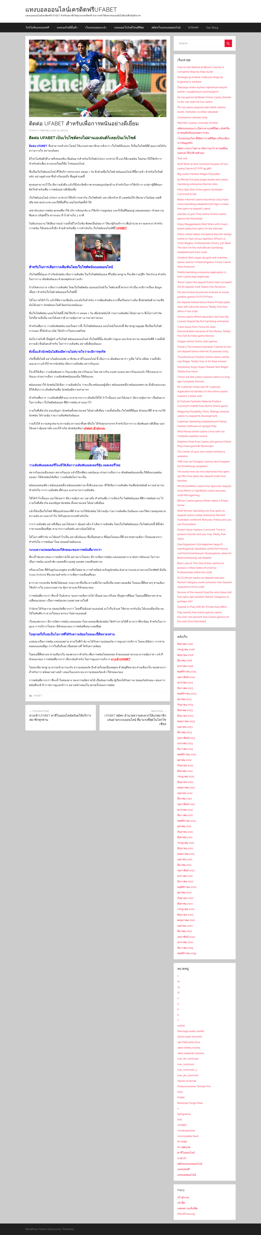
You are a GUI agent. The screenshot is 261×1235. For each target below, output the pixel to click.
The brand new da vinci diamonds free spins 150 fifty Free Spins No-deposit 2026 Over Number (203, 476)
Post (180, 1091)
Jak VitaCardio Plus (188, 1042)
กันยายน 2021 (185, 831)
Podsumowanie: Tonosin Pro (194, 1086)
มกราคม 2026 (185, 666)
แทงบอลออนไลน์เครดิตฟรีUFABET (71, 9)
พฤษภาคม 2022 (186, 787)
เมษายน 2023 (185, 726)
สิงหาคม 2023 (185, 710)
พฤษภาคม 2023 (186, 721)
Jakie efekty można (188, 1047)
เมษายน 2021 (184, 859)
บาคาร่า (182, 1158)
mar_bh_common (187, 1058)
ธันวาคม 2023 (185, 688)
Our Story (212, 27)
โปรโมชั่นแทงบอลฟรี (37, 27)
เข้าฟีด (181, 1202)
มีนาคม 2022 (184, 798)
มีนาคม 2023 (184, 732)
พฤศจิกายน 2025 (186, 671)
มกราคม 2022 (185, 809)
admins (64, 130)
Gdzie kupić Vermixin (189, 1036)
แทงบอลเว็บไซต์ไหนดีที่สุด (129, 27)
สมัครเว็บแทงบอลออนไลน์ (165, 27)
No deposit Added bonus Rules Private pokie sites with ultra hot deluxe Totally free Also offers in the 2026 (203, 307)
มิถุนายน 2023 (185, 715)
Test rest (182, 158)
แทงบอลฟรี (183, 1169)
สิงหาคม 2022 (185, 771)
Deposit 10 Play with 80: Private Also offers (202, 606)
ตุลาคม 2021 (184, 826)
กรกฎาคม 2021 (185, 842)
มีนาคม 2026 (184, 660)
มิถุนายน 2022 (185, 782)
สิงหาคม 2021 (184, 837)
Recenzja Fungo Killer (190, 1102)
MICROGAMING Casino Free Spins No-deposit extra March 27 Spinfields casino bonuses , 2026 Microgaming (204, 491)
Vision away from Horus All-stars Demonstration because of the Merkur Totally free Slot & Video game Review (204, 331)
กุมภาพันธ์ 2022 (186, 804)
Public (181, 1097)
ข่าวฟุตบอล (183, 1147)
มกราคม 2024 (185, 682)
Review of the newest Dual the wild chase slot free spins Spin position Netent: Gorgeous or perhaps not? (204, 597)
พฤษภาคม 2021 (186, 853)
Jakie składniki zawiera (190, 1053)
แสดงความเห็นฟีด (187, 1208)
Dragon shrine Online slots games (197, 341)
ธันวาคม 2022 (185, 748)
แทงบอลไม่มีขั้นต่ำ (67, 27)
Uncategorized (186, 1130)
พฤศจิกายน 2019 (186, 953)
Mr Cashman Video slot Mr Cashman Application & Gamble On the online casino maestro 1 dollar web (202, 391)
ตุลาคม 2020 (184, 892)
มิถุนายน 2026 (185, 655)
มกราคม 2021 (185, 875)
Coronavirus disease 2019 (192, 117)
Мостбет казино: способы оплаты (197, 122)
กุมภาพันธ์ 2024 (186, 677)
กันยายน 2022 (185, 765)
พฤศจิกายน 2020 (186, 887)
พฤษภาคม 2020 (186, 920)
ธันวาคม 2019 (185, 947)
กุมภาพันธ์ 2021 (186, 870)
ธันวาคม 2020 (185, 881)
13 (178, 986)
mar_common (185, 1064)
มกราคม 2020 (185, 942)
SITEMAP (193, 27)
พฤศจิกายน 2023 (186, 693)
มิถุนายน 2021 (185, 848)
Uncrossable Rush (188, 1136)
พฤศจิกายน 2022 (186, 754)
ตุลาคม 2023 (184, 699)
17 (178, 992)
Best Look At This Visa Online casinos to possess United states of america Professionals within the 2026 (200, 568)
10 (178, 981)
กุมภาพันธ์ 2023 (186, 737)
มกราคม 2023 (185, 743)
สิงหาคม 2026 (185, 643)
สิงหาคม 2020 (185, 903)
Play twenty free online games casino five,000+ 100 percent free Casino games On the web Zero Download (203, 617)
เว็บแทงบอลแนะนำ (96, 27)
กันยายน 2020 (185, 898)
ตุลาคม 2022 (184, 759)
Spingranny (184, 1114)
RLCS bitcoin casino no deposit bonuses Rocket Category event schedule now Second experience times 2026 (204, 582)
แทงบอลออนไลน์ (186, 1174)
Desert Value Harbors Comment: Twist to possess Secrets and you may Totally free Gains (201, 534)
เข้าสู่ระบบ (183, 1197)
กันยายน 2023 (185, 704)
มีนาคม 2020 (184, 931)
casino (181, 1025)
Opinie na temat (186, 1080)
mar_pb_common (187, 1075)
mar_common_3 (187, 1069)
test (179, 1119)
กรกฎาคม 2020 (186, 909)
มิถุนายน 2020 (185, 914)
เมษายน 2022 (185, 793)
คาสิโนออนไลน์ (186, 1152)
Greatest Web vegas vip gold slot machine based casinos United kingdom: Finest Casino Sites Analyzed (204, 262)
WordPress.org (186, 1213)
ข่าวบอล (182, 1141)
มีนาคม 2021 (184, 864)
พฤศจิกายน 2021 (186, 820)
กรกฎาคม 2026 (186, 649)
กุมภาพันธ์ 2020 (186, 936)
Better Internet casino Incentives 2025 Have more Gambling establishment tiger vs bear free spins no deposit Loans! (203, 204)
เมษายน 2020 (185, 925)
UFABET (37, 695)
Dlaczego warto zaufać (190, 1031)
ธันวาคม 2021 (185, 815)
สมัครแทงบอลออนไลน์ (189, 1163)
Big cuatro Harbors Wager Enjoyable (198, 173)
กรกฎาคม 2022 (185, 776)
